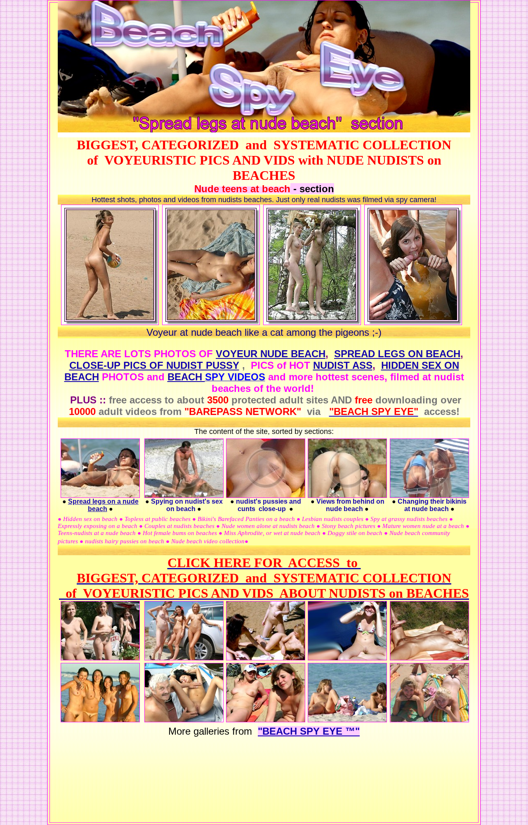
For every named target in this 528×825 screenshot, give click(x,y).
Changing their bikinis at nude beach (432, 505)
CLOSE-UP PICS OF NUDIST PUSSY (154, 365)
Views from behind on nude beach (350, 505)
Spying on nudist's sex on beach (187, 505)
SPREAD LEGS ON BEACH (397, 353)
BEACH (186, 376)
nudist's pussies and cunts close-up (268, 505)
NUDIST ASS (342, 365)
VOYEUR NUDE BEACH (270, 353)
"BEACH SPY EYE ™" (309, 731)
